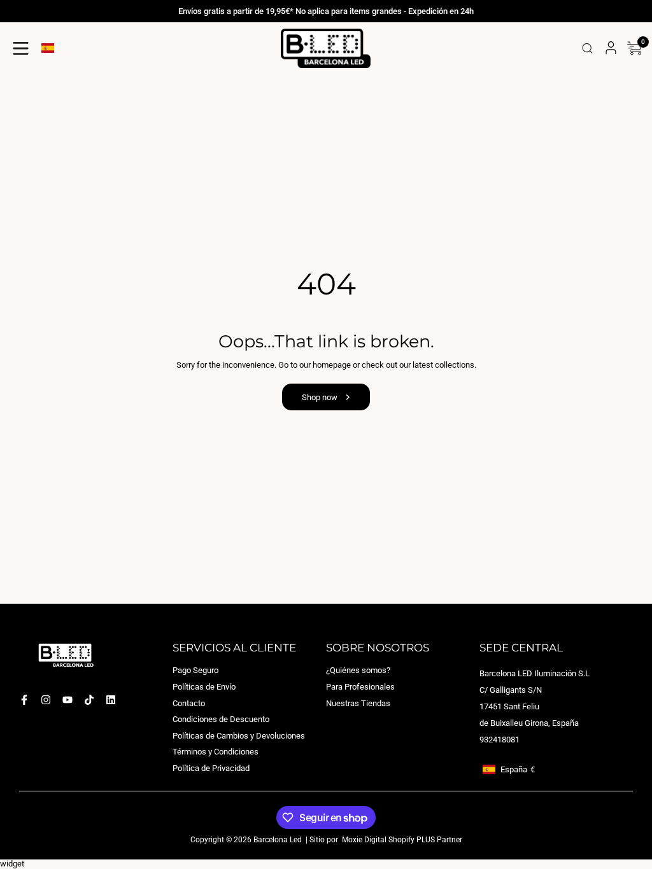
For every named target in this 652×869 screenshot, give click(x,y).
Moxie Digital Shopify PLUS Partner (401, 839)
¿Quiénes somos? (358, 670)
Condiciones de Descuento (221, 719)
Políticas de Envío (204, 687)
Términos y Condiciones (216, 751)
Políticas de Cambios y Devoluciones (239, 735)
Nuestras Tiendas (358, 702)
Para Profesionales (360, 687)
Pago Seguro (195, 670)
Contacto (189, 702)
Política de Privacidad (211, 768)
